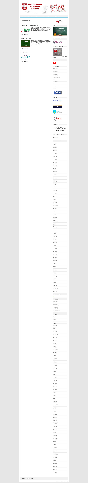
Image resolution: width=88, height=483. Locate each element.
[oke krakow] (57, 108)
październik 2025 (55, 334)
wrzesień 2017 (55, 273)
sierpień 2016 (55, 291)
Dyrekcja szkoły (55, 68)
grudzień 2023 (55, 177)
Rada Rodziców (55, 71)
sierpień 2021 (55, 208)
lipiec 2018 (54, 441)
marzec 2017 (55, 463)
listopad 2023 (55, 178)
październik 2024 (55, 349)
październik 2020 (55, 221)
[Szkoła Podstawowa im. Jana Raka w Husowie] (44, 13)
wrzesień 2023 (55, 181)
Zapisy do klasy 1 (26, 38)
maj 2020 (54, 411)
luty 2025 (54, 343)
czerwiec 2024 (55, 171)
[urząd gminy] (57, 113)
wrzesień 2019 (55, 423)
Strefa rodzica (36, 16)
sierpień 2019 (55, 242)
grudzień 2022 (55, 190)
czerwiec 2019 (55, 426)
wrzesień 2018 (55, 257)
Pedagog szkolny (55, 74)
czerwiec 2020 (55, 227)
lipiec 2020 (54, 226)
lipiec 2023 (54, 184)
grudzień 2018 (55, 435)
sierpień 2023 (55, 183)
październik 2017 (55, 272)
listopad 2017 (55, 270)
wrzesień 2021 (55, 389)
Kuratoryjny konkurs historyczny (30, 25)
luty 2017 (54, 282)
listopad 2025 (55, 150)
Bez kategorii (26, 34)
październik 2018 (55, 438)
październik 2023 (55, 180)
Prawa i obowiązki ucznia (56, 77)
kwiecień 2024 (55, 174)
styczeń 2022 (55, 383)
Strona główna (23, 16)
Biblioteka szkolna (55, 83)
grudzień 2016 (55, 285)
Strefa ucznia (43, 16)
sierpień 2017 (55, 457)
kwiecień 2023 (55, 187)
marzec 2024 (55, 175)
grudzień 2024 (55, 346)
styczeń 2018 (55, 267)
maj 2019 (54, 245)
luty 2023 (54, 371)
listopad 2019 (55, 420)
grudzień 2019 (55, 236)
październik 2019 (55, 239)
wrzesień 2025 (55, 153)
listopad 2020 (55, 220)
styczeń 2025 (55, 162)
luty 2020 (54, 233)
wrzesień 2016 (55, 472)
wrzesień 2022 (55, 377)
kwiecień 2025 (55, 340)
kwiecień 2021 (55, 395)
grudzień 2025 (55, 331)
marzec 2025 (55, 159)
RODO (48, 16)
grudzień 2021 (55, 202)
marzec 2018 (55, 264)
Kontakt (54, 311)
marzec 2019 (55, 248)
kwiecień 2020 (55, 230)
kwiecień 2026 (55, 328)
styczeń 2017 (55, 466)
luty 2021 (54, 215)
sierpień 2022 (55, 196)
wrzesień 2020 (55, 223)
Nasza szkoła (30, 16)
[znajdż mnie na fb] (56, 296)
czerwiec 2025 (55, 156)
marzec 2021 (55, 214)
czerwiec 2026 (55, 325)
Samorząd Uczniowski (56, 305)
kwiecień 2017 (55, 279)
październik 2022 (55, 193)
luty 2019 (54, 432)
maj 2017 (54, 460)
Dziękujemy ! (24, 52)
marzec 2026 (55, 147)
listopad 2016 (55, 469)
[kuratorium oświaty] (57, 102)
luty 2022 (54, 199)
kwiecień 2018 (55, 263)
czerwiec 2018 (55, 260)
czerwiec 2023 (55, 368)
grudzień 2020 (55, 218)
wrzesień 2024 (55, 168)
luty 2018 (54, 266)
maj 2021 (54, 211)
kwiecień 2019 (55, 429)
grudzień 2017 (55, 269)
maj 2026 (54, 144)
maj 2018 (54, 444)
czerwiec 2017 (55, 276)
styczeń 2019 (55, 251)
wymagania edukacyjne (54, 16)
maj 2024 (54, 172)
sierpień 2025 (55, 337)
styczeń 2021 (55, 217)
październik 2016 (55, 288)
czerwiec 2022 (55, 380)
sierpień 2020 (55, 224)
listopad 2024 (55, 165)
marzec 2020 (55, 414)
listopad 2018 (55, 254)
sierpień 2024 (55, 169)
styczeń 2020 (55, 417)
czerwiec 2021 (55, 392)
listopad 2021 (55, 386)
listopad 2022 (55, 374)
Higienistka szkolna (55, 308)
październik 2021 (55, 205)
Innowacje (54, 86)
